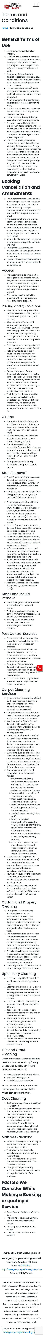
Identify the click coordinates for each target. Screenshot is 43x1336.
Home (5, 28)
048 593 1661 (24, 1266)
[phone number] (39, 668)
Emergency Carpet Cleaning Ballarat (22, 1332)
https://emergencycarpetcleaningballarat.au (22, 1269)
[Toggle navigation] (36, 4)
